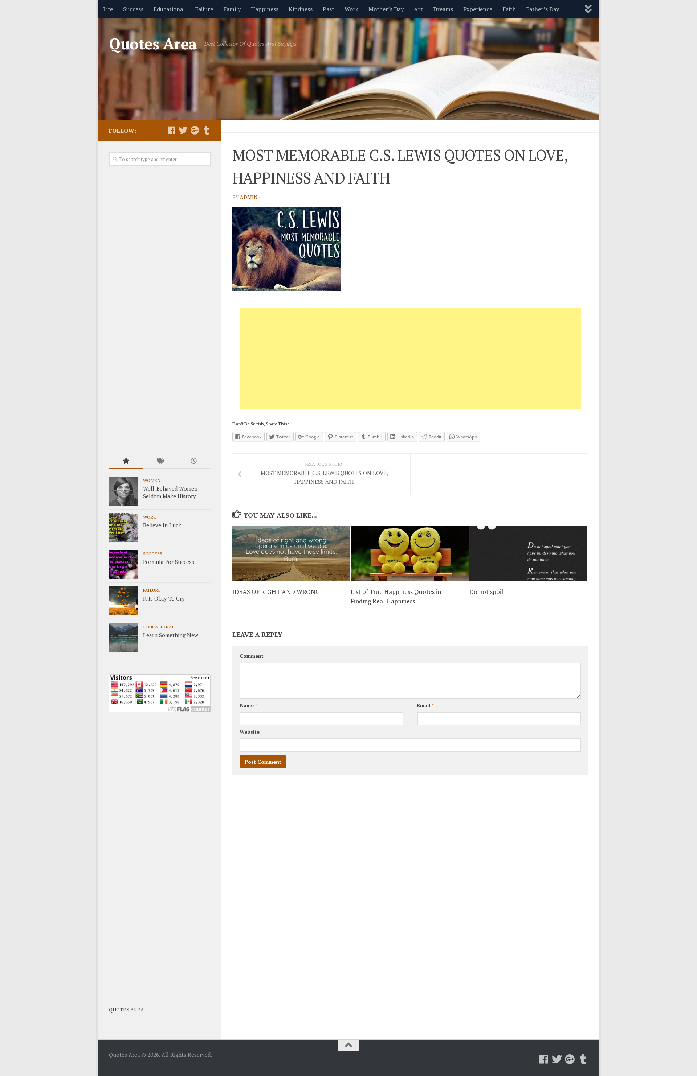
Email (425, 705)
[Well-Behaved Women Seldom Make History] (123, 491)
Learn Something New (170, 635)
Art (418, 9)
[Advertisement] (410, 358)
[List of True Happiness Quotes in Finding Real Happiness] (410, 553)
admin (249, 197)
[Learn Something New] (123, 637)
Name (248, 705)
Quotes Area (153, 43)
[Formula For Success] (123, 564)
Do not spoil (486, 592)
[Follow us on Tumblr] (206, 130)
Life (108, 9)
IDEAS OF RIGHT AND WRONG (276, 592)
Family (232, 9)
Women (151, 480)
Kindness (301, 9)
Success (133, 9)
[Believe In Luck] (123, 527)
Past (328, 9)
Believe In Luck (162, 525)
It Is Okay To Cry (164, 598)
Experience (477, 9)
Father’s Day (542, 9)
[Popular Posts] (126, 461)
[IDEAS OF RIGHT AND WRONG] (291, 553)
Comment (252, 655)
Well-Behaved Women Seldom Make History (170, 492)
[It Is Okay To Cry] (123, 600)
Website (250, 731)
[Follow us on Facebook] (171, 130)
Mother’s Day (386, 9)
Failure (204, 9)
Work (351, 9)
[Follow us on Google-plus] (194, 130)
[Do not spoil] (528, 553)
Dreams (443, 9)
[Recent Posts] (194, 461)
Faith (509, 9)
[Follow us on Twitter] (183, 130)
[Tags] (159, 461)
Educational (169, 9)
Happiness (264, 9)
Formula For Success (168, 561)
